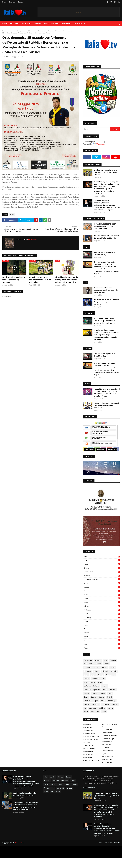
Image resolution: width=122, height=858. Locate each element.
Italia (103, 679)
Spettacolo (101, 610)
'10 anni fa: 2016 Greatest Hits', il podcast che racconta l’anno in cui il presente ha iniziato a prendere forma (107, 392)
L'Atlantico (105, 748)
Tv (101, 629)
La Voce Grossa (88, 745)
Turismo (101, 625)
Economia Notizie (89, 733)
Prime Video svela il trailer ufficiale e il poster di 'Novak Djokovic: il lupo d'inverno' (105, 320)
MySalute (105, 753)
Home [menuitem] (4, 24)
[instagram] (115, 2)
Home (4, 2)
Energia (114, 671)
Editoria (96, 671)
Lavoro (104, 686)
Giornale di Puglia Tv (90, 739)
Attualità (113, 660)
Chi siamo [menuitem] (14, 24)
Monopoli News (107, 750)
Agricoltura (88, 660)
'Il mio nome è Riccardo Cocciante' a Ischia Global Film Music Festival (106, 290)
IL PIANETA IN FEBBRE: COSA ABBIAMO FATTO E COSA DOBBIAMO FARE (105, 226)
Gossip (86, 679)
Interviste (101, 576)
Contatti (20, 2)
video (101, 648)
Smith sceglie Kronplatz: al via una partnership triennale (13, 279)
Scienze (101, 606)
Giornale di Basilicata (109, 736)
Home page (6, 31)
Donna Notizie (107, 733)
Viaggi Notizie (107, 762)
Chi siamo (12, 2)
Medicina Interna (89, 748)
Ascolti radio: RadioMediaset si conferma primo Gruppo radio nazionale (106, 405)
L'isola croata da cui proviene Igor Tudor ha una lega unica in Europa (106, 172)
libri (101, 644)
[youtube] (119, 2)
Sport (101, 614)
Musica (101, 587)
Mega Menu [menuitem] (78, 24)
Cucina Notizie (88, 730)
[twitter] (111, 2)
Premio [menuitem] (37, 24)
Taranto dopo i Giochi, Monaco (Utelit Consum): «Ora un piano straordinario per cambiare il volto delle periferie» (25, 806)
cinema (101, 633)
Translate (101, 144)
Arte (101, 557)
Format (100, 675)
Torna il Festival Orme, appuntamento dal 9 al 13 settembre (40, 279)
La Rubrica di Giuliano (101, 579)
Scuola (101, 697)
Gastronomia (101, 572)
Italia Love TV (19, 843)
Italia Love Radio (89, 682)
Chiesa (101, 560)
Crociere (101, 564)
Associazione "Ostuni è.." (109, 726)
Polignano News (108, 756)
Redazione (6, 57)
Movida (112, 690)
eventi (14, 31)
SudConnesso (107, 759)
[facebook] (108, 2)
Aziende (98, 664)
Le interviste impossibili (92, 690)
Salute (101, 602)
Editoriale (105, 671)
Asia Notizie (87, 725)
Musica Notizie (88, 751)
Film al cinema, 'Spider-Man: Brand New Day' (105, 253)
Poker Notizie (88, 754)
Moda (101, 583)
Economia (87, 671)
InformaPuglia (107, 742)
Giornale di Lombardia (91, 736)
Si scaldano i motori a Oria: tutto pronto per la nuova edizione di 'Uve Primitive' (66, 279)
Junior (100, 682)
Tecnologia (95, 704)
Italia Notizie (106, 745)
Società (109, 697)
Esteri (86, 675)
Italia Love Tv (87, 742)
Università (92, 708)
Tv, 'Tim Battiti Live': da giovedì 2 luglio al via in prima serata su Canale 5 (106, 301)
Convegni (87, 667)
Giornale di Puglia (108, 739)
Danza (112, 667)
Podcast (101, 591)
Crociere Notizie (107, 730)
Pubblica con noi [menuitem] (51, 24)
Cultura (101, 568)
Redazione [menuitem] (26, 24)
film (101, 640)
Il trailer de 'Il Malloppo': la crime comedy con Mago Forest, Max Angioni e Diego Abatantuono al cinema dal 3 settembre (106, 334)
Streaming (101, 618)
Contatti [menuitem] (66, 24)
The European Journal (91, 760)
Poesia (101, 595)
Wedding (102, 708)
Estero (93, 675)
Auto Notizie (87, 727)
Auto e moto (88, 664)
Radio (101, 598)
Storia (103, 701)
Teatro (101, 621)
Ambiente (98, 660)
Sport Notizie (87, 757)
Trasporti (105, 704)
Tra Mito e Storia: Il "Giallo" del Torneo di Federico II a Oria (106, 237)
